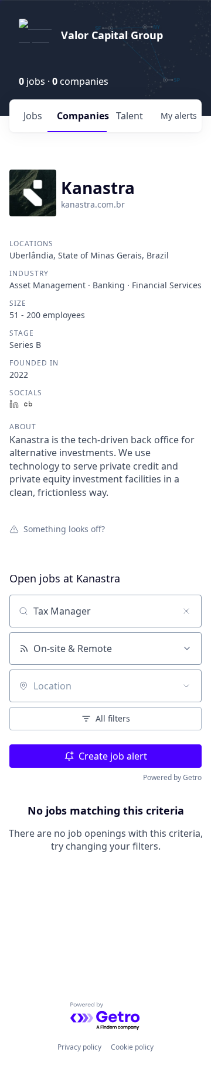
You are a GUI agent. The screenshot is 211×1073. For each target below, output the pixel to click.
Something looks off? (64, 528)
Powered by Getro (172, 777)
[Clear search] (186, 611)
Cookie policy (132, 1047)
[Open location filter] (186, 686)
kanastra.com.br (93, 204)
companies (82, 115)
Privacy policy (79, 1047)
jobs (32, 115)
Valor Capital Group (112, 35)
